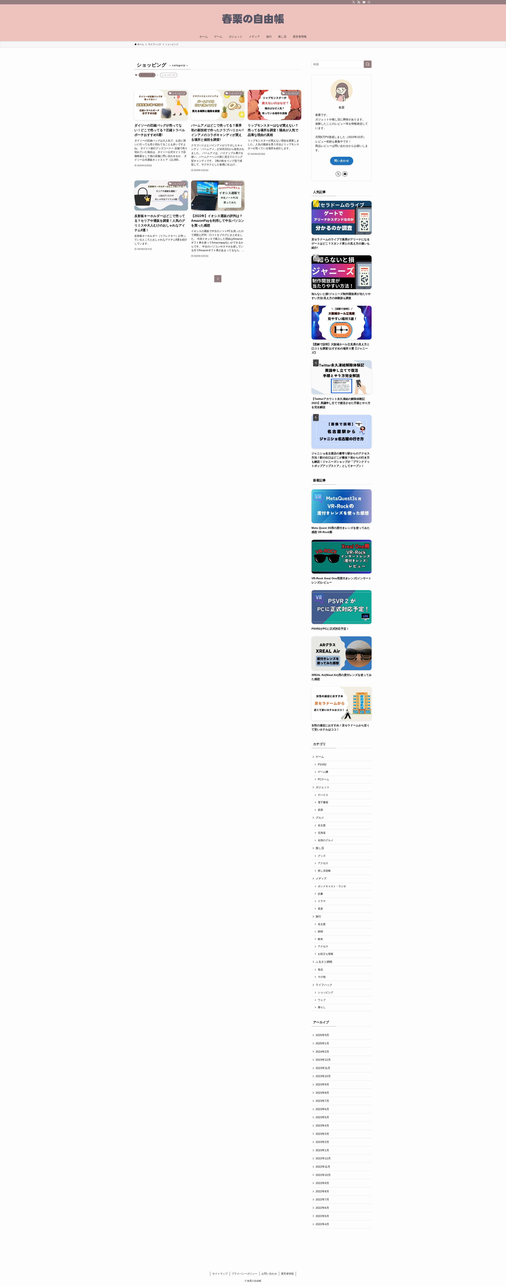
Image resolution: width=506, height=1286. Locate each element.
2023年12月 (323, 1059)
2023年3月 (322, 1133)
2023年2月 (322, 1142)
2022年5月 (322, 1216)
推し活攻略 (324, 870)
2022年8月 (322, 1191)
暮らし (322, 1007)
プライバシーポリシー (244, 1273)
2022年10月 (323, 1175)
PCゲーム (323, 779)
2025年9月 (322, 1035)
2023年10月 (323, 1076)
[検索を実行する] (368, 64)
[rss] (358, 2)
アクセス (323, 863)
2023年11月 (323, 1068)
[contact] (363, 2)
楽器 (320, 810)
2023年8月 (322, 1092)
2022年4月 (322, 1224)
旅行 (318, 916)
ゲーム (320, 756)
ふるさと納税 (324, 961)
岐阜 (320, 939)
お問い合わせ (269, 1273)
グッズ (322, 856)
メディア (321, 878)
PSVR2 (322, 764)
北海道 (322, 832)
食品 (320, 969)
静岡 (320, 931)
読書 (320, 894)
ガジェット (322, 787)
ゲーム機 (323, 772)
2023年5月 (322, 1117)
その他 (322, 977)
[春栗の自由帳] (253, 19)
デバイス (323, 795)
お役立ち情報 (325, 954)
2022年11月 (323, 1166)
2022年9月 (322, 1183)
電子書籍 (323, 802)
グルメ (320, 817)
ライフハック (147, 75)
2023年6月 (322, 1109)
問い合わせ (341, 160)
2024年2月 (322, 1051)
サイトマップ (220, 1273)
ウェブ (322, 1000)
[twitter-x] (353, 2)
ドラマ (322, 901)
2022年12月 (323, 1158)
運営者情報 (287, 1273)
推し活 (320, 848)
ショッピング (325, 992)
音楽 (320, 908)
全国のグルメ (325, 840)
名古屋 (322, 825)
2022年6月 (322, 1207)
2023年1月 (322, 1150)
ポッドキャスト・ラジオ (332, 886)
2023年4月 (322, 1125)
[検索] (369, 2)
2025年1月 (322, 1043)
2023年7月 (322, 1100)
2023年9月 (322, 1084)
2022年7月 (322, 1199)
